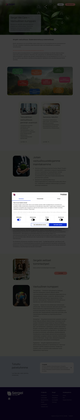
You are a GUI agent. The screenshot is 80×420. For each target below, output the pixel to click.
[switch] (33, 220)
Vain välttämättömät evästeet (40, 224)
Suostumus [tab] (21, 198)
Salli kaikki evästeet (58, 224)
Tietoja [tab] (58, 198)
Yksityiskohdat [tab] (40, 198)
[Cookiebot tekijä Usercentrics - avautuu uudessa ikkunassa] (61, 195)
